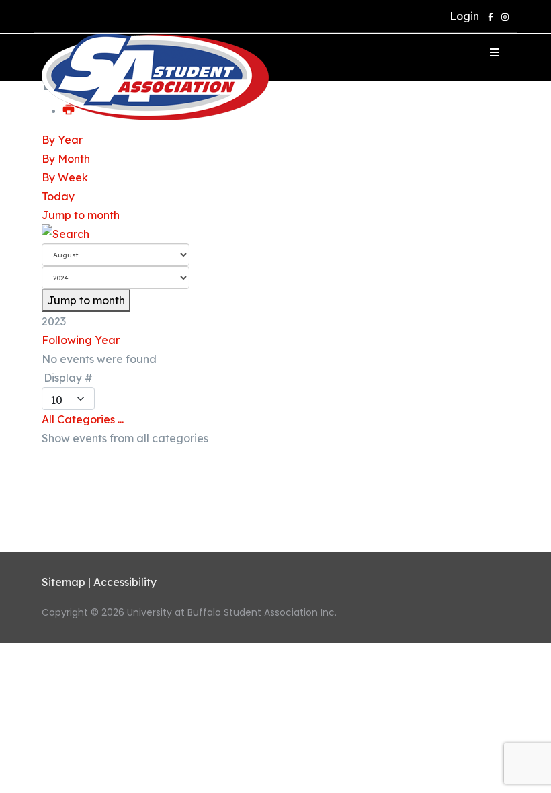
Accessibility (125, 582)
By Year (62, 140)
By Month (66, 158)
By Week (65, 177)
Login (461, 16)
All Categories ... (83, 419)
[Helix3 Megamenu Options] (494, 52)
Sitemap (63, 582)
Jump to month (81, 215)
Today (58, 196)
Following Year (81, 340)
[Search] (275, 233)
